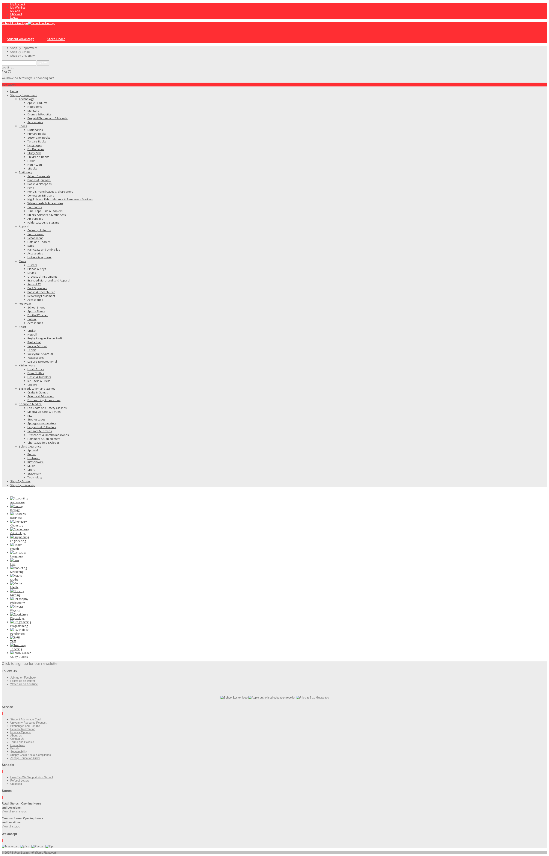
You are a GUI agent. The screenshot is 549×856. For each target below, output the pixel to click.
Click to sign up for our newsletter (30, 663)
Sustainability (18, 751)
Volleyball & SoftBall (40, 354)
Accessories (35, 122)
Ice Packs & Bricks (38, 381)
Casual (31, 319)
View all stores (11, 826)
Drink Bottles (35, 373)
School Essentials (38, 176)
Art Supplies (35, 219)
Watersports (35, 358)
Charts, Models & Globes (43, 443)
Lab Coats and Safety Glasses (47, 408)
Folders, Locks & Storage (43, 222)
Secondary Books (38, 137)
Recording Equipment (41, 296)
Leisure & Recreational (42, 361)
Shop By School (20, 481)
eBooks (32, 168)
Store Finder (56, 39)
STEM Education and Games (37, 388)
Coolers (32, 385)
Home (14, 91)
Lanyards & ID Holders (41, 427)
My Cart (15, 10)
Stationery (25, 172)
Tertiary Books (36, 141)
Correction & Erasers (40, 195)
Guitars (32, 265)
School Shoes (36, 307)
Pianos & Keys (36, 269)
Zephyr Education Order (25, 758)
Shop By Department (23, 95)
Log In (14, 17)
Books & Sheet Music (41, 292)
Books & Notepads (39, 184)
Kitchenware (27, 365)
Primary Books (36, 134)
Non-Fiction (34, 164)
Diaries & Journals (39, 180)
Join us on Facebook (23, 677)
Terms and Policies (22, 742)
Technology (26, 99)
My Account (17, 4)
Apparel (24, 226)
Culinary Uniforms (39, 230)
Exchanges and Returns (25, 725)
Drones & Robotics (39, 114)
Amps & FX (34, 284)
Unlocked (16, 783)
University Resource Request (28, 722)
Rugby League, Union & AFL (44, 338)
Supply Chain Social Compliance (30, 754)
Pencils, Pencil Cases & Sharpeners (50, 192)
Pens (30, 188)
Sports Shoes (36, 311)
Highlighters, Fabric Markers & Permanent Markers (60, 199)
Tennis (31, 350)
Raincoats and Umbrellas (43, 249)
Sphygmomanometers (41, 423)
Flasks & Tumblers (39, 377)
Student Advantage (20, 39)
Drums (31, 273)
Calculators (34, 207)
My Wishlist (17, 7)
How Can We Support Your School (31, 777)
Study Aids (34, 153)
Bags (30, 246)
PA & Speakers (37, 288)
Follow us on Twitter (22, 680)
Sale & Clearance (30, 446)
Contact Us (17, 738)
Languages (34, 145)
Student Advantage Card (25, 719)
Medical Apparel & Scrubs (44, 412)
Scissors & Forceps (39, 431)
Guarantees (17, 745)
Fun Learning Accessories (43, 400)
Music (22, 261)
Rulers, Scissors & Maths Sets (46, 215)
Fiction (31, 161)
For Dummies (35, 149)
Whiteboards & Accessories (45, 203)
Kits (29, 415)
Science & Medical (30, 404)
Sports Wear (35, 234)
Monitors (33, 110)
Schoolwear (35, 238)
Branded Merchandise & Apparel (48, 280)
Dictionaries (35, 130)
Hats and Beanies (39, 242)
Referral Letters (19, 780)
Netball (32, 334)
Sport (22, 327)
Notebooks (34, 107)
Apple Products (37, 103)
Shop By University (22, 485)
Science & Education (40, 396)
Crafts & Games (37, 392)
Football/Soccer (37, 315)
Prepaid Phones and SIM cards (47, 118)
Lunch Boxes (35, 369)
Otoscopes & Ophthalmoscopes (48, 435)
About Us (16, 735)
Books (23, 126)
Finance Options (20, 732)
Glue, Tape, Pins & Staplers (45, 211)
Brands (14, 748)
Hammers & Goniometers (43, 439)
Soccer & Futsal (37, 346)
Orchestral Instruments (42, 276)
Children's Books (38, 157)
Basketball (34, 342)
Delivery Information (22, 729)
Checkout (16, 14)
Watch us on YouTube (24, 684)
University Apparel (39, 257)
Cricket (31, 331)
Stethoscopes (36, 419)
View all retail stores (14, 811)
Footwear (25, 303)
